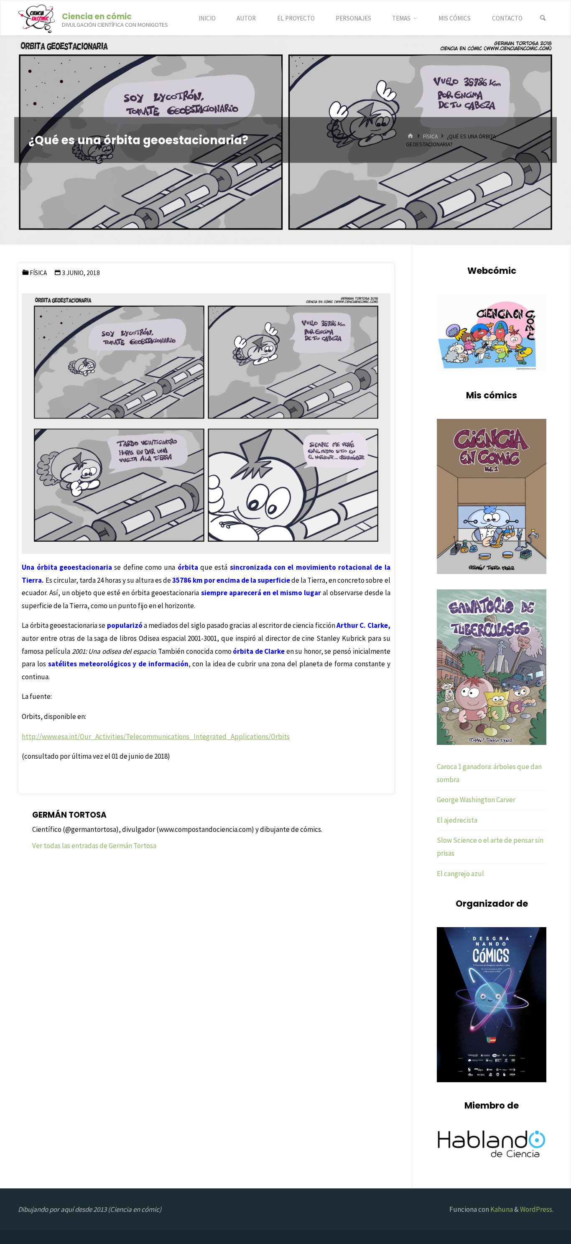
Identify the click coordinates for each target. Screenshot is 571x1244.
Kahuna (501, 1209)
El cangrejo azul (460, 873)
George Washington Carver (476, 799)
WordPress (536, 1209)
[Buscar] (543, 18)
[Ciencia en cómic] (36, 18)
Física (430, 136)
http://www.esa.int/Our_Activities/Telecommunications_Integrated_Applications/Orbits (156, 736)
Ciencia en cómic (97, 16)
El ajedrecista (457, 820)
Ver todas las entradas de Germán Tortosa (94, 845)
